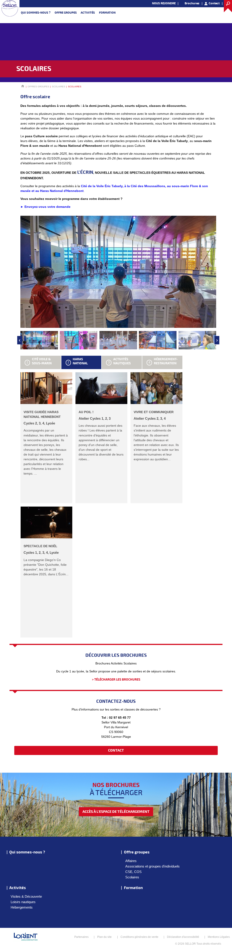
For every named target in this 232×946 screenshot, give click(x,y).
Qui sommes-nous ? (36, 13)
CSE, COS (133, 872)
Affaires (131, 861)
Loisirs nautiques (23, 902)
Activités (88, 13)
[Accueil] (9, 8)
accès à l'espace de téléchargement (116, 811)
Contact (214, 3)
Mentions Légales (219, 937)
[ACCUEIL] (22, 86)
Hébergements (22, 907)
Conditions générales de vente (139, 937)
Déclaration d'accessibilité (183, 937)
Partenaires (81, 937)
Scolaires (132, 877)
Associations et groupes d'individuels (152, 866)
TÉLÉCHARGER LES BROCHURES (117, 679)
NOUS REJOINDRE (164, 3)
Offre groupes (66, 13)
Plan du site (104, 937)
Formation (107, 13)
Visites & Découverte (26, 896)
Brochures (192, 3)
